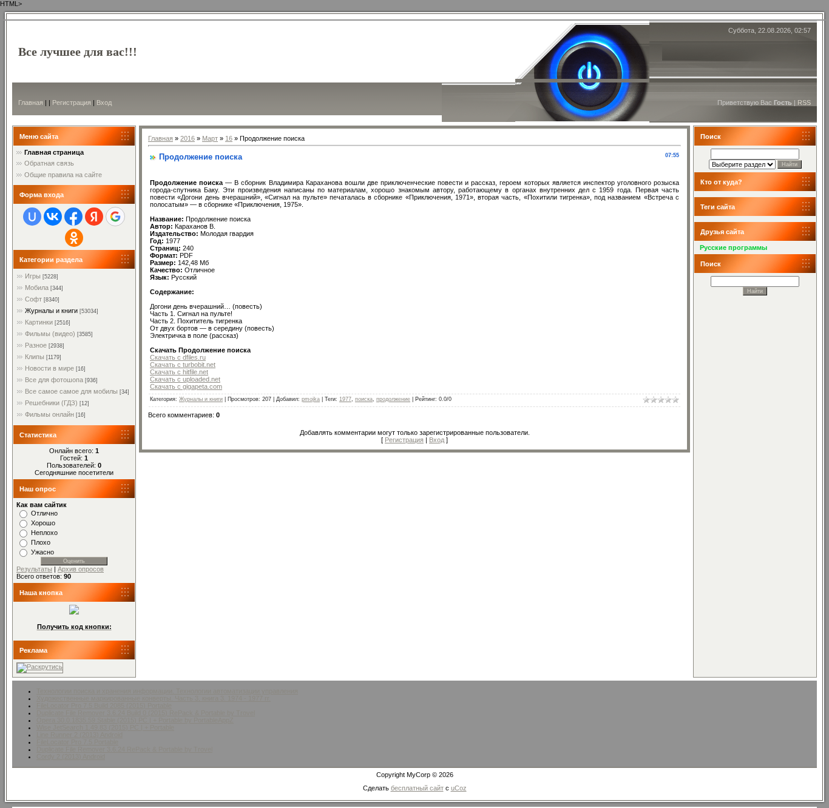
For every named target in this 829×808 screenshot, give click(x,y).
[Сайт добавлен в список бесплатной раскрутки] (39, 666)
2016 (187, 138)
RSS (804, 102)
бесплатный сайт (417, 788)
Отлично (44, 513)
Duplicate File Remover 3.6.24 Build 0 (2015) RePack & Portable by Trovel (145, 712)
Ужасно (42, 552)
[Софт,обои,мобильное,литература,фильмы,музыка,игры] (74, 612)
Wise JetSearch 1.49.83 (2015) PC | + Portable (105, 727)
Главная (30, 102)
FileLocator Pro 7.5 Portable (77, 742)
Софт (33, 299)
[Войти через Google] (115, 216)
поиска (364, 399)
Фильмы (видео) (50, 333)
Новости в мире (49, 368)
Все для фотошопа (54, 379)
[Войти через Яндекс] (94, 216)
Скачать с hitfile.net (179, 371)
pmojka (311, 399)
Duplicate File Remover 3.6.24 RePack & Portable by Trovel (124, 749)
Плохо (40, 542)
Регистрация (71, 102)
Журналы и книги (51, 310)
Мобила (37, 287)
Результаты (34, 569)
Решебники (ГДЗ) (51, 402)
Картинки (39, 322)
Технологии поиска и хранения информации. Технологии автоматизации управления (167, 691)
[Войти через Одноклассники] (74, 238)
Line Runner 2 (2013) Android (79, 734)
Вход (104, 102)
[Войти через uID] (32, 216)
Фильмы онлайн (49, 414)
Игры (33, 276)
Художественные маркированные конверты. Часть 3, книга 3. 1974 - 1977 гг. (153, 698)
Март (210, 138)
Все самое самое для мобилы (71, 391)
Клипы (34, 356)
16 (228, 138)
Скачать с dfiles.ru (178, 357)
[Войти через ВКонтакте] (53, 216)
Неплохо (44, 532)
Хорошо (43, 523)
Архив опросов (81, 569)
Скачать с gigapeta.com (186, 386)
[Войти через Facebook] (73, 216)
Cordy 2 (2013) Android (70, 756)
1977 (345, 399)
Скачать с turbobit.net (182, 364)
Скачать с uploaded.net (185, 379)
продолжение (393, 399)
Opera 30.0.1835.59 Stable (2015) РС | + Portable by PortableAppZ (135, 720)
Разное (36, 345)
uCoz (459, 788)
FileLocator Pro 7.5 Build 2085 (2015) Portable (104, 705)
